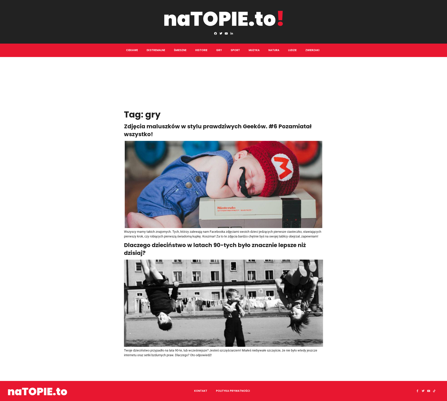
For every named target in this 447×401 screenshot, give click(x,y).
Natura (273, 50)
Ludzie (292, 50)
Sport (235, 50)
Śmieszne (180, 50)
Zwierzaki (312, 50)
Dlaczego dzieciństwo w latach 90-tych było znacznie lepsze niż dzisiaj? (215, 249)
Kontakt (200, 391)
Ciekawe (132, 50)
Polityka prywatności (233, 391)
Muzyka (254, 50)
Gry (219, 50)
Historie (201, 50)
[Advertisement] (223, 83)
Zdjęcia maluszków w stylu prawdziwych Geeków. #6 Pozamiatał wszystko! (218, 130)
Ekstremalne (156, 50)
